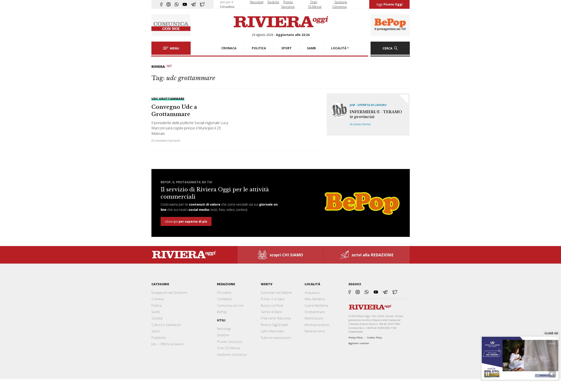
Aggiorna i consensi (358, 343)
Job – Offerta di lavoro (167, 344)
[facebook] (161, 4)
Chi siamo (224, 292)
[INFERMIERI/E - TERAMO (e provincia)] (368, 114)
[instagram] (168, 4)
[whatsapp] (177, 4)
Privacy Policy (355, 337)
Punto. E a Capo (272, 299)
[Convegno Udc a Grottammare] (191, 119)
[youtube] (185, 4)
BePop (222, 312)
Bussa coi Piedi (272, 305)
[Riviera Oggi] (280, 22)
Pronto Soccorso (229, 341)
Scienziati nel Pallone (276, 292)
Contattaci (224, 299)
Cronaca (157, 299)
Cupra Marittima (316, 305)
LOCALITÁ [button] (338, 48)
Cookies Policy (374, 337)
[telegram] (193, 4)
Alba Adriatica (315, 299)
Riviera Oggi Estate (274, 324)
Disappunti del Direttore (169, 292)
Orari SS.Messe (228, 348)
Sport (155, 331)
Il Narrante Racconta (276, 318)
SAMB (311, 48)
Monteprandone (317, 324)
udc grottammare (167, 99)
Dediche (273, 2)
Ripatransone (315, 331)
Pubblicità (158, 337)
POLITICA (259, 48)
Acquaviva (312, 292)
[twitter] (202, 4)
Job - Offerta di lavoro (368, 105)
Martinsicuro (314, 318)
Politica (156, 305)
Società (156, 318)
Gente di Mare (271, 312)
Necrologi (256, 2)
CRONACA (228, 48)
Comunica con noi (230, 305)
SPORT (286, 48)
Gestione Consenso (232, 354)
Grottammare (315, 312)
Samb (155, 312)
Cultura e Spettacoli (166, 324)
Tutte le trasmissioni (276, 337)
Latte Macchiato (272, 331)
